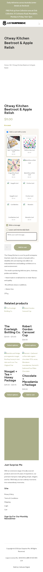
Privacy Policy (9, 494)
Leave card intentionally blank (19, 230)
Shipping (7, 502)
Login (6, 506)
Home (6, 65)
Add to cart (22, 247)
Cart (5, 510)
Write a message (14, 225)
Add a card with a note (17, 132)
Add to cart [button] (30, 395)
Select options (12, 345)
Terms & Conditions (11, 498)
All (10, 65)
